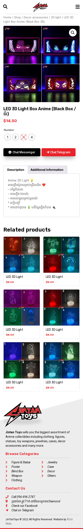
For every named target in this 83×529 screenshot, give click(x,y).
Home (7, 17)
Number (9, 130)
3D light (56, 17)
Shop (17, 17)
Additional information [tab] (46, 169)
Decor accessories (36, 17)
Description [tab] (15, 169)
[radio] (7, 137)
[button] (73, 32)
